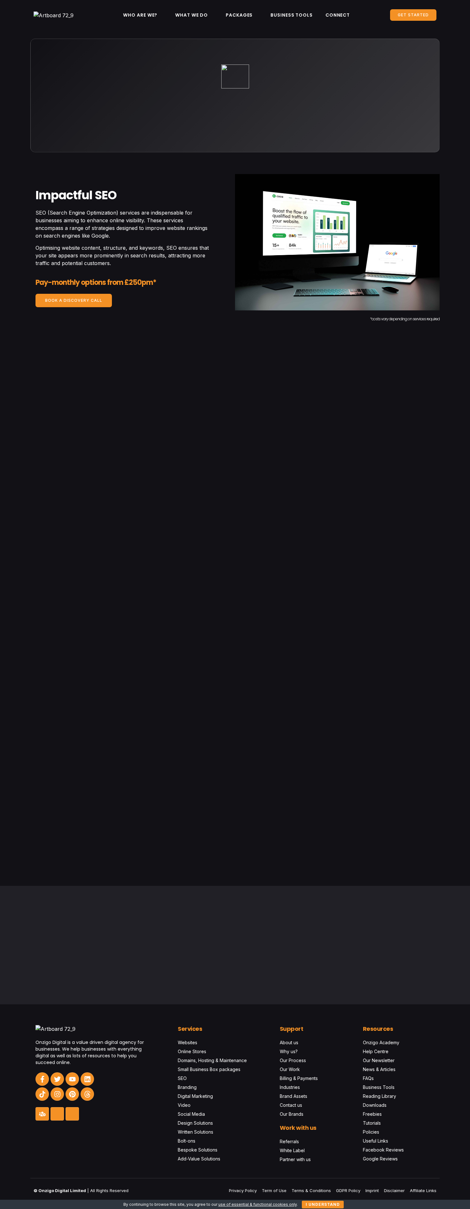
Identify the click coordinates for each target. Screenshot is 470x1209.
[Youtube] (72, 1079)
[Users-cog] (42, 1114)
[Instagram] (57, 1094)
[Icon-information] (57, 1114)
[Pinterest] (72, 1094)
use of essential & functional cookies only (257, 1204)
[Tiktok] (42, 1094)
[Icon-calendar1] (72, 1114)
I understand (323, 1204)
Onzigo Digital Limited (62, 1190)
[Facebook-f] (42, 1079)
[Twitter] (57, 1079)
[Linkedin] (87, 1079)
